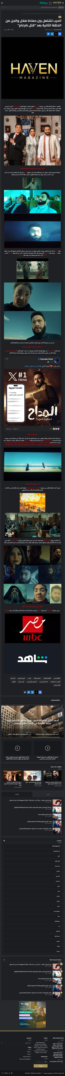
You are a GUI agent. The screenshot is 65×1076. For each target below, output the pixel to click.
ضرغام (12, 678)
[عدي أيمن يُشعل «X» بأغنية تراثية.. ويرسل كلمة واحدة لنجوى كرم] (12, 776)
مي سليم (20, 681)
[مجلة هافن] (50, 3)
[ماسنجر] (48, 34)
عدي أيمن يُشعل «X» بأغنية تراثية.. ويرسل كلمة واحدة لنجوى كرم (12, 783)
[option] (32, 721)
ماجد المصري (43, 681)
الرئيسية (58, 13)
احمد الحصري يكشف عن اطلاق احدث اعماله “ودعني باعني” (53, 783)
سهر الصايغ (21, 678)
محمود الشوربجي (31, 681)
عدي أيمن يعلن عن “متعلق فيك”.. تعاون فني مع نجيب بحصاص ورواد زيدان (32, 721)
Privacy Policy (26, 1056)
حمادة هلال (37, 678)
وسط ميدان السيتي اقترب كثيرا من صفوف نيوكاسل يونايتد (44, 7)
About (28, 1051)
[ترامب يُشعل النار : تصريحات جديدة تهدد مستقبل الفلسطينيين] (57, 831)
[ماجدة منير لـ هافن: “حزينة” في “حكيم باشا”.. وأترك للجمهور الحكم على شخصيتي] (57, 802)
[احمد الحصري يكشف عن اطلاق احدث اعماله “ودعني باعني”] (52, 776)
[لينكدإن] (52, 34)
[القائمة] (2, 3)
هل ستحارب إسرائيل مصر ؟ (44, 814)
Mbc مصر (56, 678)
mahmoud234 (57, 29)
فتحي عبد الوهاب (54, 681)
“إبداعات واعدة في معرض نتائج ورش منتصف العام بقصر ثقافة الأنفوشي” (32, 807)
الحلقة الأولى (46, 678)
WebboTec (27, 1073)
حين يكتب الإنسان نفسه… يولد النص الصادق (33, 783)
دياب (29, 678)
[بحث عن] (63, 3)
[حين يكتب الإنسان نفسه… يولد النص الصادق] (32, 776)
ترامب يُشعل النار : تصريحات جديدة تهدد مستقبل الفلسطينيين (35, 829)
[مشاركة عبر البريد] (24, 692)
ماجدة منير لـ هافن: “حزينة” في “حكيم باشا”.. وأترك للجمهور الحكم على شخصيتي (30, 800)
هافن (13, 681)
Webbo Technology (36, 1073)
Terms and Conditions (24, 1059)
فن (55, 13)
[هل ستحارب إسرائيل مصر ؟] (57, 817)
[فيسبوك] (59, 34)
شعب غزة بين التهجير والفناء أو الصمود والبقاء (39, 821)
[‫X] (56, 34)
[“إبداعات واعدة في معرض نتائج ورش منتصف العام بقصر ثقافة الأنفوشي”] (57, 810)
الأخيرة (17, 794)
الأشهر (48, 794)
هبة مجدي (56, 685)
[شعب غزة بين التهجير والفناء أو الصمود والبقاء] (57, 824)
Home (28, 1054)
